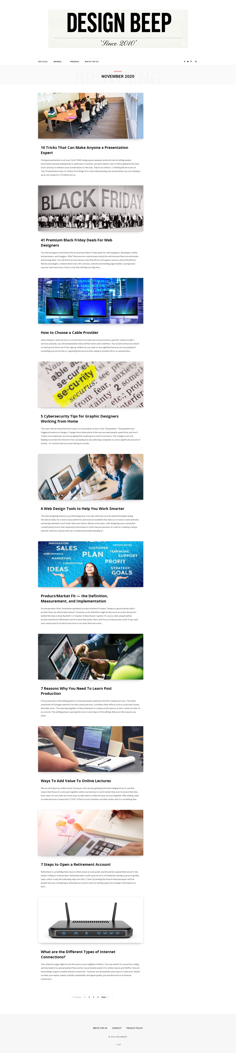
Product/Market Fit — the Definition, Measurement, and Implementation (74, 598)
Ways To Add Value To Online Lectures (76, 780)
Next (104, 997)
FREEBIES (74, 62)
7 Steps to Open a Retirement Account (76, 864)
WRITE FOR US (91, 62)
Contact (117, 1028)
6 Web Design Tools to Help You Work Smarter (82, 508)
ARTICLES (43, 62)
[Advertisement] (171, 134)
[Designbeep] (118, 29)
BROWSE (58, 62)
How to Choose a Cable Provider (69, 332)
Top (119, 1045)
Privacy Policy (134, 1028)
